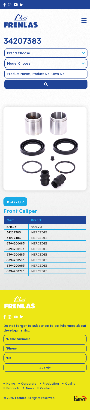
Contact (46, 388)
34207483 (13, 238)
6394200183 (15, 249)
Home (10, 383)
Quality (70, 383)
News (30, 388)
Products (13, 388)
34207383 (13, 232)
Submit (45, 368)
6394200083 (15, 243)
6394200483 (15, 254)
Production (50, 383)
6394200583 (15, 260)
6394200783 (15, 271)
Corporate (28, 383)
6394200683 (15, 265)
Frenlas (20, 397)
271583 (11, 227)
